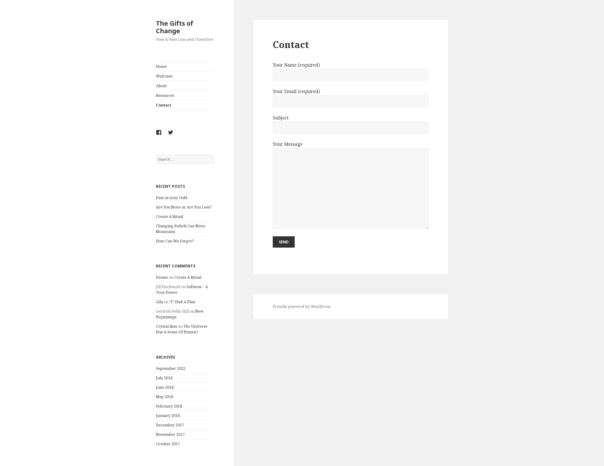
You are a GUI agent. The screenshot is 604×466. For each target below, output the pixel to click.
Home (161, 66)
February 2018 (169, 406)
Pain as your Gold (171, 197)
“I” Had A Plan (182, 301)
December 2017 (170, 425)
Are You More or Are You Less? (183, 207)
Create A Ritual (169, 216)
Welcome (164, 76)
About (161, 85)
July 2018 (164, 377)
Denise (162, 277)
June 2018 (165, 387)
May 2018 (164, 396)
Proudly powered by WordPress (302, 306)
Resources (165, 95)
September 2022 (170, 368)
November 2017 (170, 434)
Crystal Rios (166, 326)
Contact (163, 105)
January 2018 (168, 415)
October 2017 (168, 443)
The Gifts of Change (174, 27)
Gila (159, 301)
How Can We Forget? (175, 241)
